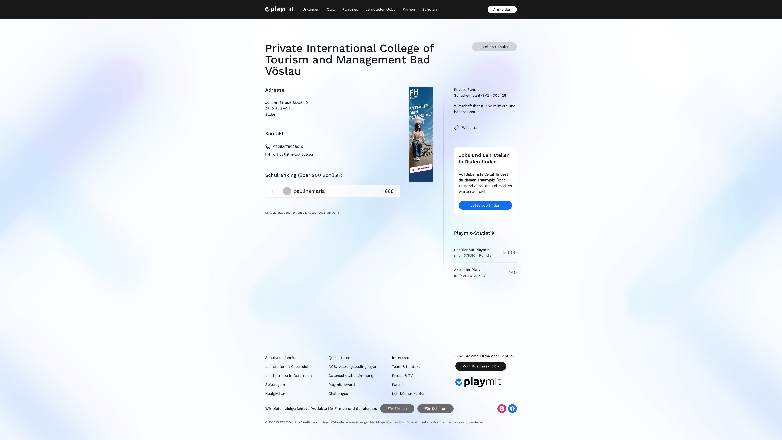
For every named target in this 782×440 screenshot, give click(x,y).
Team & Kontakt (406, 366)
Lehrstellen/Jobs (380, 9)
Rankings (350, 9)
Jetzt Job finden (485, 205)
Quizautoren (339, 357)
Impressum (402, 357)
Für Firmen (397, 408)
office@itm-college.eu (293, 154)
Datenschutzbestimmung (350, 375)
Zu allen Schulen (494, 47)
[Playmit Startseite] (279, 9)
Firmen (409, 9)
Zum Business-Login (481, 366)
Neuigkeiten (275, 393)
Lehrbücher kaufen (408, 393)
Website (469, 127)
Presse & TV (402, 375)
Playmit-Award (341, 384)
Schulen (429, 9)
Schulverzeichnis (280, 357)
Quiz (331, 9)
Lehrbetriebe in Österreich (288, 375)
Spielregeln (275, 384)
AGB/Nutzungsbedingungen (352, 366)
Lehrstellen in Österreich (287, 366)
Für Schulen (435, 408)
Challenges (338, 393)
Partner (398, 384)
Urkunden (311, 9)
